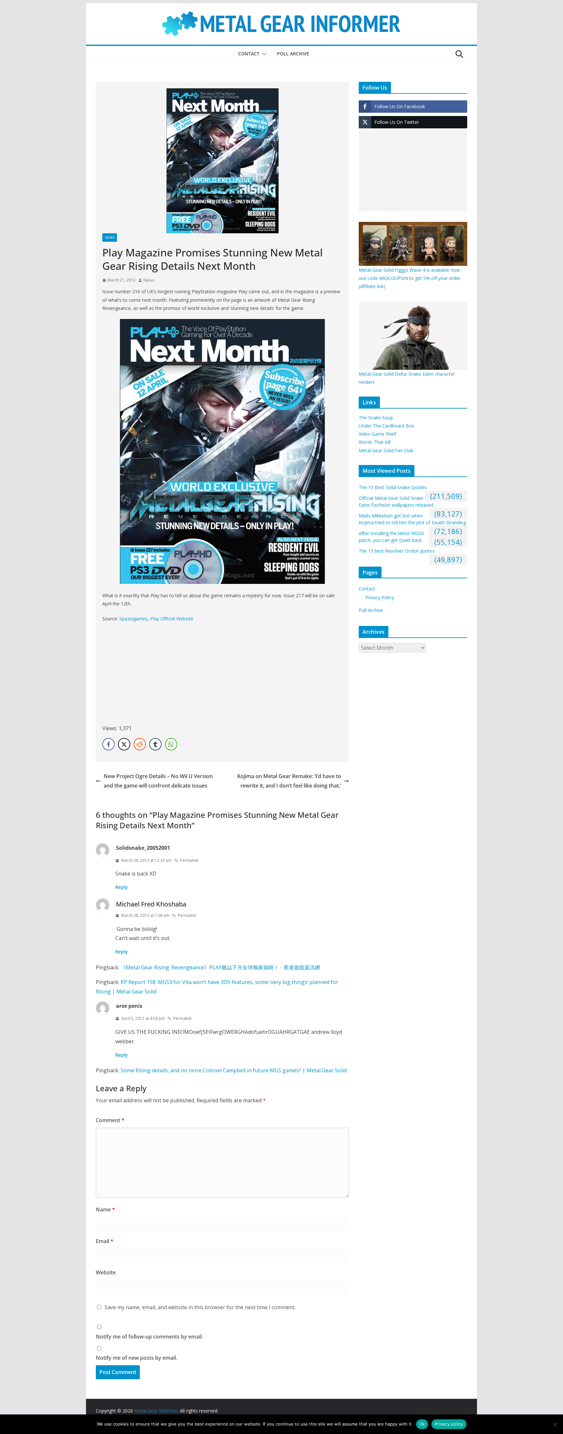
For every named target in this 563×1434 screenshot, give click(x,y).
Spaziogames (133, 619)
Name (105, 1209)
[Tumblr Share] (155, 744)
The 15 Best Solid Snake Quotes (393, 487)
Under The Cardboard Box (386, 426)
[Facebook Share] (108, 744)
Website (106, 1272)
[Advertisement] (157, 675)
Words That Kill (375, 442)
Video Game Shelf (377, 434)
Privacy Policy (379, 597)
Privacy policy (449, 1424)
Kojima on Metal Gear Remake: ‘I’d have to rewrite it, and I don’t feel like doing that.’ (289, 781)
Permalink (189, 860)
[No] (555, 1424)
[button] (263, 54)
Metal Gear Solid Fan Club (386, 450)
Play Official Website (171, 619)
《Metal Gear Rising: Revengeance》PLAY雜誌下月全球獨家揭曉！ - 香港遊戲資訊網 (220, 967)
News (109, 237)
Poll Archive (293, 54)
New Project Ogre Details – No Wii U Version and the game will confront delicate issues (158, 781)
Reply (121, 887)
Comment (110, 1120)
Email (104, 1241)
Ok (422, 1424)
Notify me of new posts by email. (136, 1357)
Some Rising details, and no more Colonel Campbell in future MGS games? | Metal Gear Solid (234, 1070)
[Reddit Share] (140, 744)
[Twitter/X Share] (124, 744)
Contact (248, 54)
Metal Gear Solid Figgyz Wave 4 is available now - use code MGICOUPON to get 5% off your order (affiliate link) (411, 278)
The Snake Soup (376, 417)
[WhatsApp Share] (171, 744)
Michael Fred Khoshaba (151, 904)
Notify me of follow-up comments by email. (149, 1336)
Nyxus (148, 280)
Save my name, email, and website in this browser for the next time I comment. (200, 1307)
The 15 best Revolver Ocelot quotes (397, 551)
